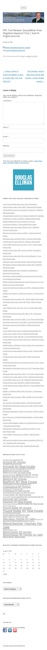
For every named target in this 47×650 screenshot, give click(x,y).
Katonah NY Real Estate (17, 501)
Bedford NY (34, 477)
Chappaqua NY (25, 484)
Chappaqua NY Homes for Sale (13, 489)
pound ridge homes (9, 506)
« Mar (5, 574)
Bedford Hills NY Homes (27, 474)
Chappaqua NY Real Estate (16, 490)
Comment (7, 101)
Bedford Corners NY (28, 469)
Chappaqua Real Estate (11, 493)
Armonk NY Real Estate (19, 466)
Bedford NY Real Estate (20, 482)
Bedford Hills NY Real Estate (16, 476)
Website (6, 146)
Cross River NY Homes (27, 493)
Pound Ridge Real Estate (11, 513)
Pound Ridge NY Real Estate (23, 510)
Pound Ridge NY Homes (17, 507)
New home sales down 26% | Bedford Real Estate (21, 446)
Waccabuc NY (39, 519)
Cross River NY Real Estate (17, 494)
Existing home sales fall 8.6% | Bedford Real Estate (21, 383)
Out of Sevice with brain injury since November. (20, 204)
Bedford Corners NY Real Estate (17, 472)
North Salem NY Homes (10, 504)
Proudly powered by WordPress (14, 646)
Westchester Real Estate (14, 537)
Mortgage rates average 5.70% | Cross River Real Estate (23, 374)
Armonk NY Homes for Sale (12, 464)
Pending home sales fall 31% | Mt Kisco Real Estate (21, 242)
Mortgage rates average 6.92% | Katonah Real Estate (22, 262)
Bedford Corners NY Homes (16, 470)
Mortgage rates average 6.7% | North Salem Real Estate (23, 299)
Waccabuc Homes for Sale (19, 519)
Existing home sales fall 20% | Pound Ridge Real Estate (23, 337)
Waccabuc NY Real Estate (12, 521)
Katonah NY (39, 496)
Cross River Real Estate (11, 497)
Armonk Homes (8, 460)
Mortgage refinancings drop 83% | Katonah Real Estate (23, 322)
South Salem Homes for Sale (16, 514)
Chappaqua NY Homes (17, 486)
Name (6, 127)
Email (6, 136)
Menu (23, 7)
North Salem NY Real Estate (30, 503)
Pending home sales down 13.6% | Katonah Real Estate (23, 377)
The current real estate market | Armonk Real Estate (22, 403)
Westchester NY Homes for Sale (23, 534)
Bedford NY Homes (15, 479)
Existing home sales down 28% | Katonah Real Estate (22, 207)
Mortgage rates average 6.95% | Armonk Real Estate (22, 239)
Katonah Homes (27, 496)
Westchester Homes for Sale (22, 525)
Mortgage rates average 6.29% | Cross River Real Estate (23, 319)
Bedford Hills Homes (10, 475)
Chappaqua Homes (11, 484)
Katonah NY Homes (15, 499)
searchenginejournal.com (15, 50)
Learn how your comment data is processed (22, 162)
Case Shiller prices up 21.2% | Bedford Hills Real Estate (23, 380)
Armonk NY (18, 460)
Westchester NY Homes (17, 532)
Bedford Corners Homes (12, 469)
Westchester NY (10, 530)
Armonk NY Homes (14, 462)
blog (22, 56)
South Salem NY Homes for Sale (15, 516)
